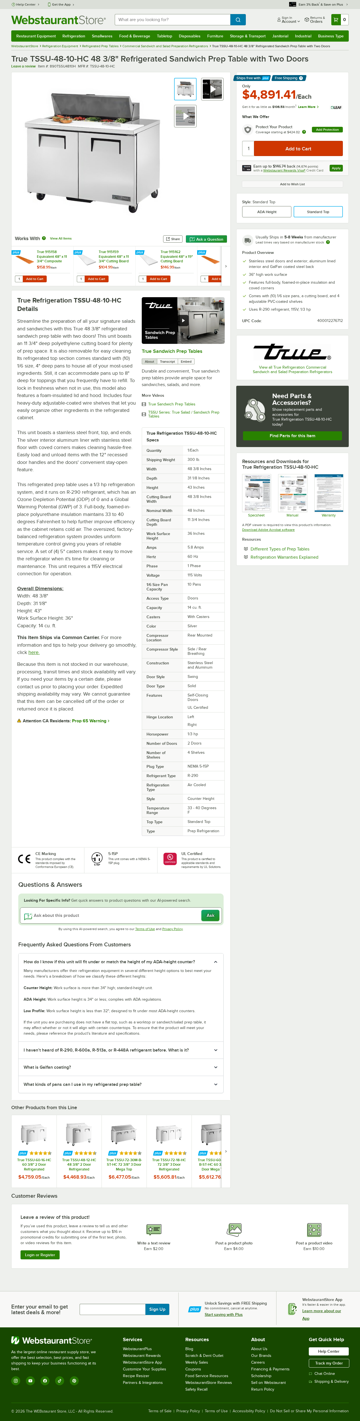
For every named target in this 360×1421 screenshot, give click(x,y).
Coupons (193, 1369)
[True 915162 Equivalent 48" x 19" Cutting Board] (166, 266)
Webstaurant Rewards (142, 1356)
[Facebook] (45, 1380)
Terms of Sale (160, 1411)
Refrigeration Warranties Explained (297, 557)
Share (175, 239)
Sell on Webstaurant (268, 1383)
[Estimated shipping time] (328, 242)
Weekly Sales (196, 1362)
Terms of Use (145, 929)
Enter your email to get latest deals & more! (39, 1309)
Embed (186, 362)
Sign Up (157, 1309)
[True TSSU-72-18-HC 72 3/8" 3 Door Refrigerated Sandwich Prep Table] (169, 1151)
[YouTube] (30, 1380)
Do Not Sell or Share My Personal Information (309, 1411)
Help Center (26, 4)
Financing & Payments (270, 1369)
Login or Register (40, 1255)
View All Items (61, 238)
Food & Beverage (134, 36)
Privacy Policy (172, 929)
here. (34, 652)
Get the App (61, 4)
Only (246, 86)
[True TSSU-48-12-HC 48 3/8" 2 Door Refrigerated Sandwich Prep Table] (79, 1151)
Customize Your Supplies (144, 1369)
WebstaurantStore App (142, 1362)
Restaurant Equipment (36, 36)
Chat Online (324, 1374)
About (149, 362)
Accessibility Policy (249, 1411)
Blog (189, 1349)
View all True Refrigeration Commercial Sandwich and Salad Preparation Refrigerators (292, 369)
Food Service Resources (206, 1376)
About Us (259, 1349)
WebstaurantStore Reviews (208, 1383)
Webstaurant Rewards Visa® (284, 170)
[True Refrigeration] (292, 351)
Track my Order (329, 1363)
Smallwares (102, 36)
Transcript (167, 362)
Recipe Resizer (136, 1376)
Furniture (215, 36)
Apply (337, 169)
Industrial (303, 36)
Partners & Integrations (143, 1383)
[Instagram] (15, 1380)
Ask (210, 915)
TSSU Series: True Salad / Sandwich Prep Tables (183, 414)
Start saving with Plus (224, 1314)
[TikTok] (59, 1380)
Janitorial (280, 36)
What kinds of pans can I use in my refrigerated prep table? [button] (82, 1084)
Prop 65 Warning (89, 720)
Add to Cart (34, 279)
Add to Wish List (292, 184)
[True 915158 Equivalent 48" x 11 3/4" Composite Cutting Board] (42, 266)
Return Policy (262, 1389)
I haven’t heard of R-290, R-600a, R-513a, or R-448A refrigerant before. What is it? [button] (106, 1050)
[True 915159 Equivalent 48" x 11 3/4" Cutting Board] (104, 266)
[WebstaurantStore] (57, 1340)
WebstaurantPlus (137, 1349)
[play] (183, 320)
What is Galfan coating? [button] (47, 1067)
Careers (258, 1362)
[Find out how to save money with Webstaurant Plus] (17, 252)
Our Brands (261, 1356)
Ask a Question (209, 239)
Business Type (331, 36)
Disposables (190, 36)
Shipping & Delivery (331, 1381)
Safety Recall (196, 1389)
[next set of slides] (225, 266)
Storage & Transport (248, 36)
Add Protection (327, 130)
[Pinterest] (74, 1380)
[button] (185, 89)
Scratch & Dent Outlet (204, 1356)
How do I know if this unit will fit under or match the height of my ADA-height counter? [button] (109, 961)
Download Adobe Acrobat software (268, 530)
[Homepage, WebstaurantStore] (58, 19)
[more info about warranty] (304, 132)
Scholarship (261, 1376)
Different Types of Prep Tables (297, 548)
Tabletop (164, 36)
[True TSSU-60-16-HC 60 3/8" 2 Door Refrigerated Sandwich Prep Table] (34, 1151)
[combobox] (172, 19)
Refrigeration (73, 36)
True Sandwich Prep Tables (172, 351)
